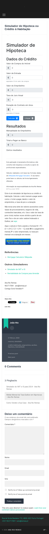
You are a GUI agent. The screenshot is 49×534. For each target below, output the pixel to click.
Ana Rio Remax (14, 530)
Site (6, 479)
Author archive (12, 328)
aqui (15, 221)
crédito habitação (14, 345)
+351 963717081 (9, 521)
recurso (11, 341)
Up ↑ (45, 530)
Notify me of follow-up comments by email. (24, 490)
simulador (18, 341)
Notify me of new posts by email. (20, 494)
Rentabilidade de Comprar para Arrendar (23, 273)
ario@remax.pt (22, 521)
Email (7, 468)
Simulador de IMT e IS (16, 269)
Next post (11, 357)
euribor (34, 345)
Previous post (13, 353)
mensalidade (19, 347)
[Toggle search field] (45, 15)
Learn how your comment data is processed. (24, 509)
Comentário (10, 424)
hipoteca (11, 347)
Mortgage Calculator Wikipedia (19, 257)
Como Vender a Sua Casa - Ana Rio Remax (23, 403)
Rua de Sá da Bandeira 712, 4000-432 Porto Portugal (22, 518)
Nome (7, 457)
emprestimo (26, 345)
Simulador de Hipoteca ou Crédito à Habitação (22, 27)
